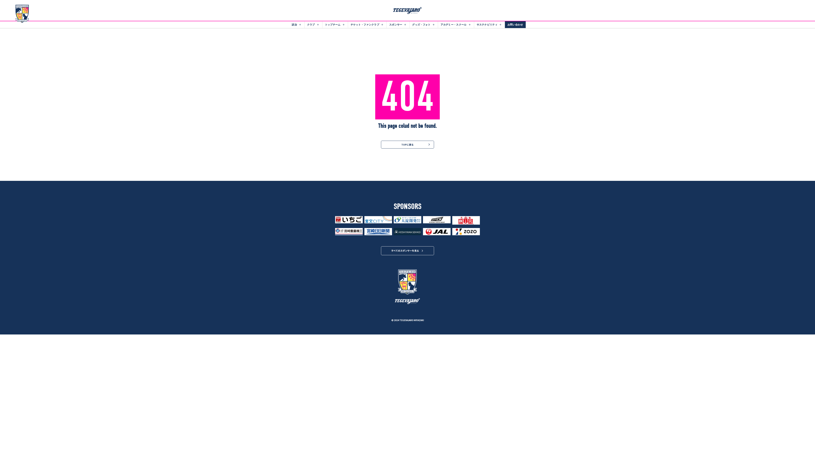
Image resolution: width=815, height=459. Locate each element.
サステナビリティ (487, 24)
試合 (294, 24)
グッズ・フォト (421, 24)
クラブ (311, 24)
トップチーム (333, 24)
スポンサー (395, 24)
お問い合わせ (515, 24)
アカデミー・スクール (454, 24)
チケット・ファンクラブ (365, 24)
